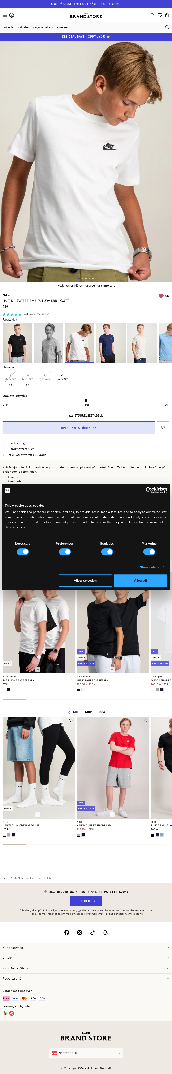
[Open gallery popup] (86, 161)
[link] (86, 15)
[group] (86, 378)
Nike (6, 295)
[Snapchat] (105, 932)
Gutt (6, 878)
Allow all (140, 580)
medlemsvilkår (99, 914)
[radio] (62, 377)
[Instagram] (79, 932)
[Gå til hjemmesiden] (86, 15)
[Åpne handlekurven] (167, 15)
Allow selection (85, 580)
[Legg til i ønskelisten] (163, 427)
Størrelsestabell (88, 415)
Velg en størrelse (79, 427)
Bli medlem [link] (86, 901)
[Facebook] (66, 932)
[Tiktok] (92, 932)
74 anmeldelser (39, 314)
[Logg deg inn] (11, 15)
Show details (149, 567)
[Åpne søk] (152, 15)
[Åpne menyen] (4, 15)
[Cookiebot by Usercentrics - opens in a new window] (148, 490)
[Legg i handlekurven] (37, 669)
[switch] (65, 551)
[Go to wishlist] (159, 15)
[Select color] (4, 689)
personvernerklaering (130, 914)
